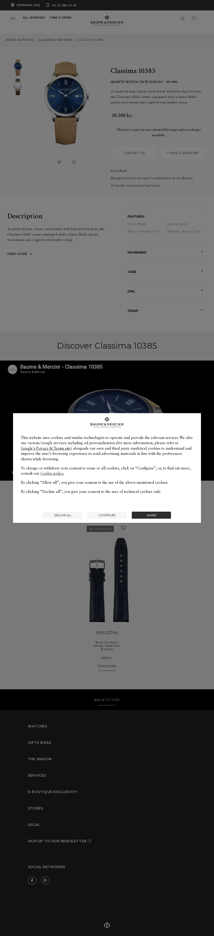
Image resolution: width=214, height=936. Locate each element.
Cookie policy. (52, 473)
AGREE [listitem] (151, 515)
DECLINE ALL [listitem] (62, 515)
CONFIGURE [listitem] (107, 515)
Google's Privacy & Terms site (45, 448)
